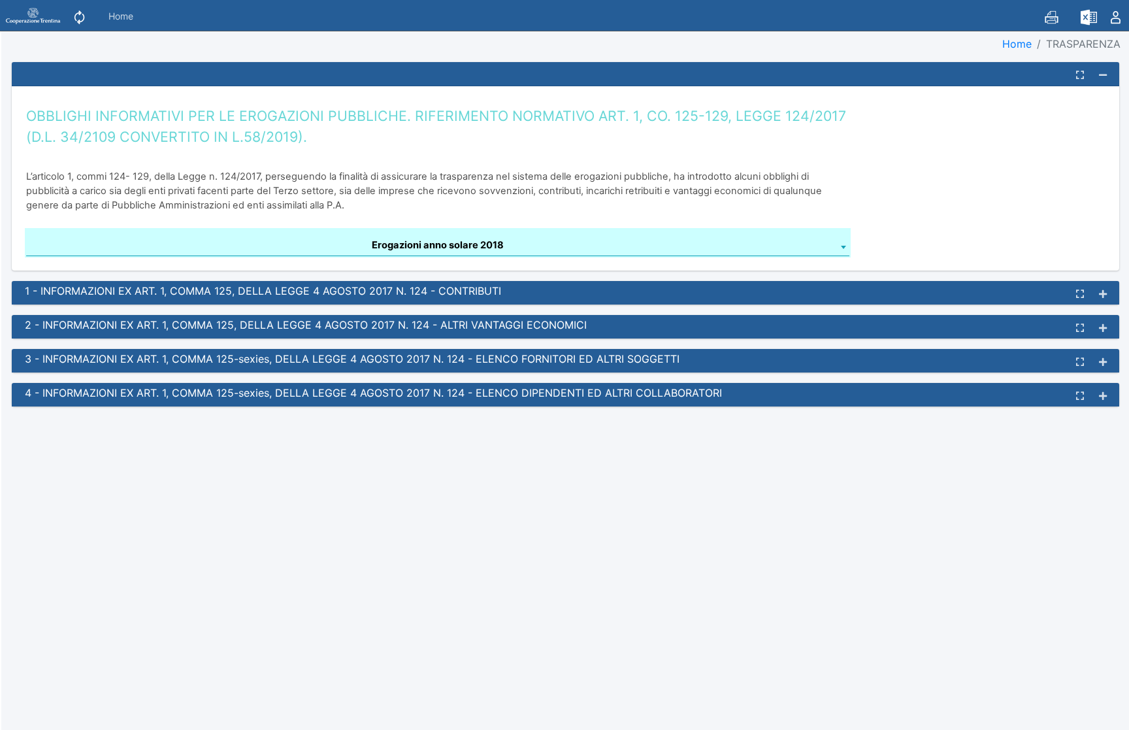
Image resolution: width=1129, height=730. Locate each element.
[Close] (27, 714)
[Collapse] (1103, 75)
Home (120, 16)
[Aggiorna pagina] (79, 15)
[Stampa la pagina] (1051, 15)
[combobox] (437, 247)
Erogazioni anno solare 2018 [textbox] (438, 245)
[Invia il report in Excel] (1088, 15)
